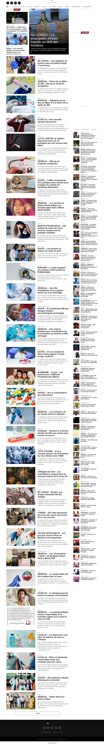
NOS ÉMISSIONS (87, 6)
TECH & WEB (52, 6)
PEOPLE (60, 6)
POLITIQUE (22, 6)
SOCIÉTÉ (36, 6)
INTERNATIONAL (76, 6)
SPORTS (67, 6)
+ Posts (37, 713)
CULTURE (44, 6)
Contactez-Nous (58, 732)
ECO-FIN (29, 6)
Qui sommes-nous (46, 732)
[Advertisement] (85, 19)
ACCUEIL (15, 6)
